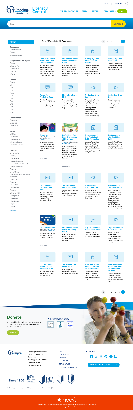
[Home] (19, 6)
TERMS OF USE (65, 364)
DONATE (122, 11)
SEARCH (127, 3)
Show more (14, 210)
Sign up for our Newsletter (103, 365)
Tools (84, 11)
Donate (13, 333)
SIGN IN (105, 3)
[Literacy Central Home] (40, 6)
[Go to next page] (123, 41)
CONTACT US (64, 354)
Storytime (49, 137)
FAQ (60, 351)
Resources (109, 11)
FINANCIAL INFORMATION (68, 367)
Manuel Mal (51, 231)
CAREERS (62, 357)
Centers (95, 11)
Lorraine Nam (66, 143)
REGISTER (118, 3)
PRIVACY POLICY (65, 361)
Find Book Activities (69, 11)
